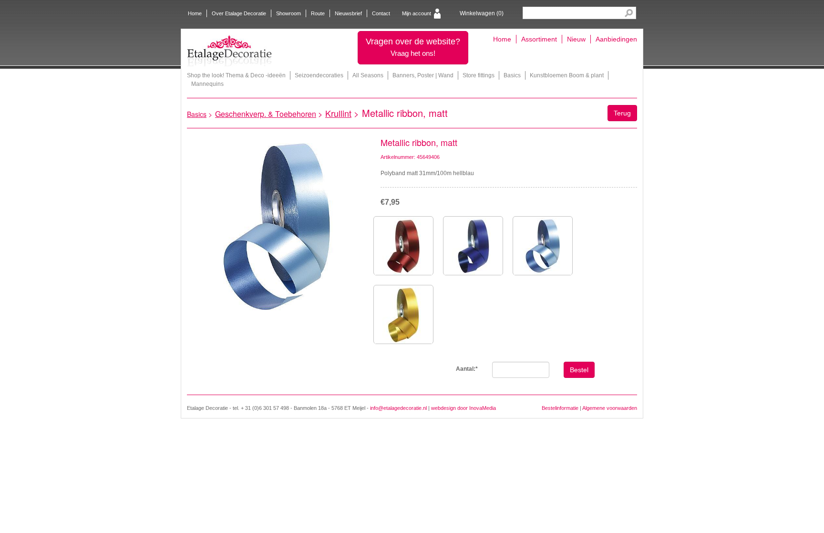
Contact (381, 13)
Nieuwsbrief (348, 13)
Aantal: (467, 369)
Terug (622, 113)
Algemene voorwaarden (609, 408)
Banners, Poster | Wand (422, 75)
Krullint (338, 113)
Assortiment (539, 39)
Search (629, 13)
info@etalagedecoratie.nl (398, 408)
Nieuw (576, 39)
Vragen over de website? (413, 47)
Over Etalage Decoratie (239, 13)
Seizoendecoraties (319, 75)
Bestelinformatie (560, 408)
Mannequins (207, 84)
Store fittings (478, 75)
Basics (512, 75)
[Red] (403, 245)
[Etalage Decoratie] (229, 50)
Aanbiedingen (616, 39)
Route (318, 13)
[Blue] (473, 245)
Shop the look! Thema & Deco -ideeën (236, 75)
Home (195, 13)
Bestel (579, 370)
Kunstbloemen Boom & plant (567, 75)
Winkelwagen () (482, 13)
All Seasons (367, 75)
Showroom (288, 13)
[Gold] (403, 314)
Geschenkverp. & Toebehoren (265, 113)
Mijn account (416, 13)
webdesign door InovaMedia (463, 408)
